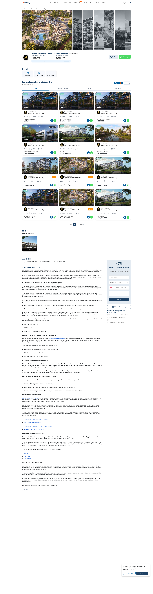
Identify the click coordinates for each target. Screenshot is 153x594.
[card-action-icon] (50, 95)
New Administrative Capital (57, 339)
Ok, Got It (142, 573)
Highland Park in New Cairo (32, 422)
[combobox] (117, 282)
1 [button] (74, 224)
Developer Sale (63, 89)
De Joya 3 (27, 458)
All (36, 89)
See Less (25, 489)
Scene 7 (26, 453)
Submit (119, 299)
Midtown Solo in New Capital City (34, 429)
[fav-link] (124, 2)
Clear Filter (66, 61)
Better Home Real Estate (30, 398)
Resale (90, 89)
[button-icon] (51, 120)
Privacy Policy (129, 573)
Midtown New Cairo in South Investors (36, 419)
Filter (119, 83)
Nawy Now (117, 89)
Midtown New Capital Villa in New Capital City (38, 426)
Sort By (126, 83)
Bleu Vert (27, 457)
